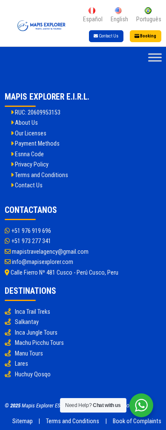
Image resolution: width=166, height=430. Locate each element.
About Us (26, 122)
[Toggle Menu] (155, 58)
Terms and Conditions (41, 175)
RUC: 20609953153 (37, 112)
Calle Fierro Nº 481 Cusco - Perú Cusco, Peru (63, 272)
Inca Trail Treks (32, 311)
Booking (147, 36)
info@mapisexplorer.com (42, 262)
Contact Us (108, 36)
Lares (21, 363)
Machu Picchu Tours (39, 343)
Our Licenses (30, 133)
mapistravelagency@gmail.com (50, 251)
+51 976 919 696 (30, 231)
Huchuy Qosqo (33, 374)
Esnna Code (29, 154)
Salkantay (27, 322)
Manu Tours (29, 353)
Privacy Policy (31, 164)
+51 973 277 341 (30, 241)
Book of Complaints (137, 421)
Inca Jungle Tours (36, 332)
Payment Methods (37, 143)
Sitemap (22, 421)
